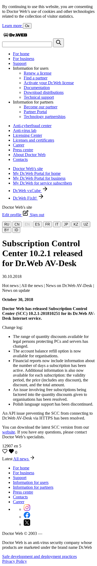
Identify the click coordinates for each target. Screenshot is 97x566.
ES (37, 224)
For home (21, 54)
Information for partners (33, 487)
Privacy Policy (14, 561)
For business (23, 58)
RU (6, 224)
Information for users (30, 482)
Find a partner (35, 78)
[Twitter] (27, 524)
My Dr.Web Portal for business (39, 178)
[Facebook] (27, 516)
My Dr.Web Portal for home (37, 173)
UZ (86, 224)
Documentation (37, 87)
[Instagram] (27, 509)
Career (18, 145)
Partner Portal (35, 111)
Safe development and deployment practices (39, 556)
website (8, 432)
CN (17, 224)
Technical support (39, 97)
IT (56, 224)
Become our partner (40, 107)
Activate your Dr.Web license (49, 82)
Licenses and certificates (33, 140)
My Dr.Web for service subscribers (42, 183)
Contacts (20, 159)
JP (66, 224)
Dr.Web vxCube (27, 190)
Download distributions (44, 92)
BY (6, 230)
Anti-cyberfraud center (32, 125)
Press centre (23, 150)
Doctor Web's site (28, 168)
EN (27, 224)
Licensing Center (27, 135)
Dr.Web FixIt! (25, 198)
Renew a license (37, 73)
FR (47, 224)
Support (19, 63)
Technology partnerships (44, 116)
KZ (76, 224)
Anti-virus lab (24, 130)
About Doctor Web (29, 154)
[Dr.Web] (15, 36)
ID (16, 230)
